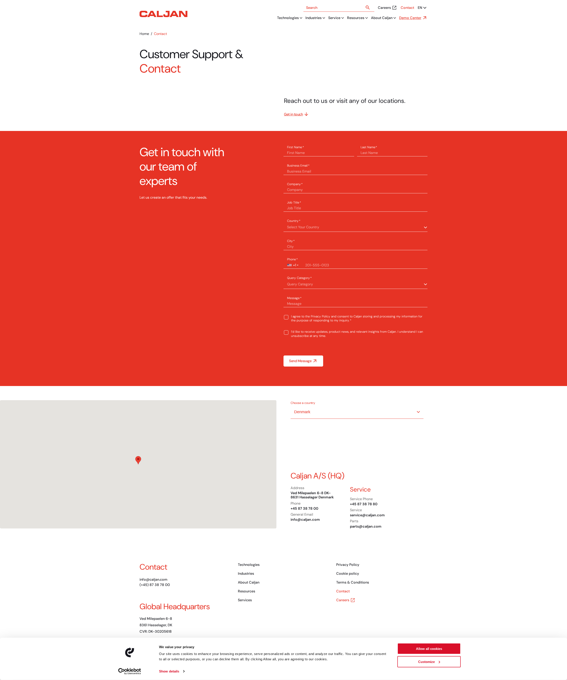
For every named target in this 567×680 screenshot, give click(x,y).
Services (245, 600)
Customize (426, 661)
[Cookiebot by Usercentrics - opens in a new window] (129, 671)
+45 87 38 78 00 (304, 508)
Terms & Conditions (352, 582)
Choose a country (303, 403)
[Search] (368, 8)
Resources (355, 17)
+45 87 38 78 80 (363, 504)
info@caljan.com (305, 519)
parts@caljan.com (365, 526)
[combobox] (292, 265)
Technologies (288, 17)
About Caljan (381, 17)
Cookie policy (347, 573)
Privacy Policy (320, 316)
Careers (384, 7)
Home (144, 33)
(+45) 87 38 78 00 (155, 584)
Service (334, 17)
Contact (407, 7)
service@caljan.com (367, 515)
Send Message (300, 361)
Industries (313, 17)
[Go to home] (163, 14)
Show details (169, 671)
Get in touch (293, 114)
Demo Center (410, 17)
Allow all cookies (429, 649)
